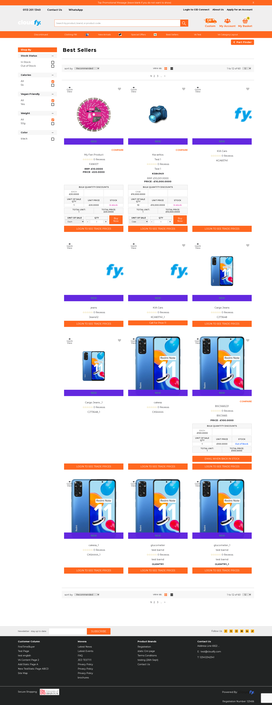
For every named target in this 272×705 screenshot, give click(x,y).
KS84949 (158, 173)
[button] (184, 23)
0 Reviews (99, 159)
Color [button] (24, 132)
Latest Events (85, 651)
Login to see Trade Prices (93, 228)
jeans (94, 307)
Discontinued (41, 34)
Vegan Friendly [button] (30, 93)
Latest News (85, 646)
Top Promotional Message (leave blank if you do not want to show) (134, 2)
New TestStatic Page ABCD (33, 668)
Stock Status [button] (29, 55)
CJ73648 (222, 317)
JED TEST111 (84, 660)
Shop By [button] (26, 49)
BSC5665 (222, 415)
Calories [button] (26, 74)
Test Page (23, 651)
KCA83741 (222, 160)
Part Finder (244, 42)
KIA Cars (222, 151)
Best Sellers (172, 34)
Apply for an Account (239, 9)
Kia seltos (157, 154)
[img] (225, 631)
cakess (158, 402)
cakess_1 (94, 545)
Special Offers (138, 34)
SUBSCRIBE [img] (98, 631)
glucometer (158, 545)
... (161, 76)
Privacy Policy (85, 664)
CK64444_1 (93, 554)
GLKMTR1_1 (222, 564)
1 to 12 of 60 (234, 68)
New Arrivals (104, 34)
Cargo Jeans (222, 307)
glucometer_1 (222, 545)
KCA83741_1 (158, 317)
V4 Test (197, 34)
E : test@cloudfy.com (209, 651)
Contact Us (144, 664)
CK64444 (157, 411)
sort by (69, 68)
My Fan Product (93, 154)
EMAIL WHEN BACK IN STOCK (222, 458)
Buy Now (116, 219)
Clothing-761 (70, 34)
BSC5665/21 (222, 406)
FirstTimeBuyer (26, 646)
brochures (83, 677)
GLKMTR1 (158, 564)
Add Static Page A (28, 664)
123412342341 (205, 657)
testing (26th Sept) (148, 660)
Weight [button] (25, 113)
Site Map (23, 673)
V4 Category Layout (228, 34)
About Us (218, 9)
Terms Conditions (147, 655)
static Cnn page (146, 651)
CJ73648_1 (94, 411)
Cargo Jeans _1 (94, 402)
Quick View (70, 90)
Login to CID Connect (196, 9)
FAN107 (93, 164)
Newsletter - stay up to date (32, 631)
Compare (117, 150)
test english (24, 655)
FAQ (80, 655)
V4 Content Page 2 (28, 660)
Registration (144, 646)
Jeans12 (93, 317)
